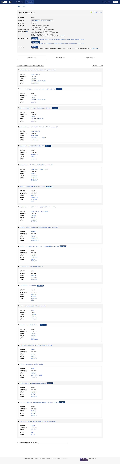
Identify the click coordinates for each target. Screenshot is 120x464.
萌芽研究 (33, 354)
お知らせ (48, 458)
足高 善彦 (33, 425)
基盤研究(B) (33, 215)
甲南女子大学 (34, 260)
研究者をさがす (29, 2)
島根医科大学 (34, 358)
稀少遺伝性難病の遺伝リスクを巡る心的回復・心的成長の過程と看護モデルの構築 (38, 70)
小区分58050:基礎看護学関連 (72, 39)
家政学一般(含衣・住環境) (36, 375)
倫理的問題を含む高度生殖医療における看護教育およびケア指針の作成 (35, 108)
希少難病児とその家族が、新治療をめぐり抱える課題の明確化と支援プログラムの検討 (39, 227)
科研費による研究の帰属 (62, 458)
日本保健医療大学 (35, 240)
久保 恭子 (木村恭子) (35, 74)
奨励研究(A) (33, 410)
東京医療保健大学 (35, 83)
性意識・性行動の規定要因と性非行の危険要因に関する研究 (33, 383)
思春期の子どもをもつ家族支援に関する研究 (29, 325)
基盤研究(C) (33, 78)
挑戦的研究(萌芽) (34, 135)
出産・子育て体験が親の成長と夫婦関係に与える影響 (31, 364)
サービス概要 (27, 458)
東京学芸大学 (34, 279)
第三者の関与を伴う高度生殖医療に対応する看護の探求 (32, 146)
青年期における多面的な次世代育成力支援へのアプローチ (32, 186)
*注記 (101, 12)
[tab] (32, 58)
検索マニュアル (34, 458)
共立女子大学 (34, 102)
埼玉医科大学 (34, 221)
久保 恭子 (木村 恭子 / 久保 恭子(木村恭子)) (40, 211)
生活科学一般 (42, 43)
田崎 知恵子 (33, 231)
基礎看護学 (82, 39)
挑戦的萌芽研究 (34, 154)
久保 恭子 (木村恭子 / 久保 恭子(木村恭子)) (40, 169)
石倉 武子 (33, 349)
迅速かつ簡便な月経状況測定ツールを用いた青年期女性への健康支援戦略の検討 (37, 89)
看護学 (32, 432)
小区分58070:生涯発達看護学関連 (57, 39)
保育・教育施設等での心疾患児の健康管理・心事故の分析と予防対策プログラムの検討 (39, 127)
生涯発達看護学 (40, 39)
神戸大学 (33, 434)
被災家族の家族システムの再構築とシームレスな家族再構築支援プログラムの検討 (38, 207)
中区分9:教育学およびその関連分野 (69, 43)
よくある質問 (42, 458)
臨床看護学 (33, 39)
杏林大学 (33, 201)
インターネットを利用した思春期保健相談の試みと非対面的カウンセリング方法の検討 (39, 402)
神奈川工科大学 (34, 179)
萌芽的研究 (33, 429)
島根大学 (33, 300)
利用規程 (53, 458)
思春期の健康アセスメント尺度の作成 (28, 285)
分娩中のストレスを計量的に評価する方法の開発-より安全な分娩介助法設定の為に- (38, 421)
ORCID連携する (95, 12)
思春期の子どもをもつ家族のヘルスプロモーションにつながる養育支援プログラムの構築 (39, 246)
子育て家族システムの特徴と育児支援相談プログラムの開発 (33, 306)
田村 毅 (32, 271)
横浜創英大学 (34, 180)
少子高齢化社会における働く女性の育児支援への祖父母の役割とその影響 (36, 345)
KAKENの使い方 (105, 2)
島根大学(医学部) (34, 339)
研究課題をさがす (20, 2)
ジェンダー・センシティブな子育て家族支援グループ (31, 266)
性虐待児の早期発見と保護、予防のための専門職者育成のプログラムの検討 (36, 165)
